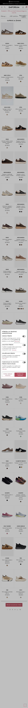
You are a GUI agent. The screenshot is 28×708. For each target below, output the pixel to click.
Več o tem (17, 341)
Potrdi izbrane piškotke (7, 374)
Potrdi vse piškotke (20, 374)
